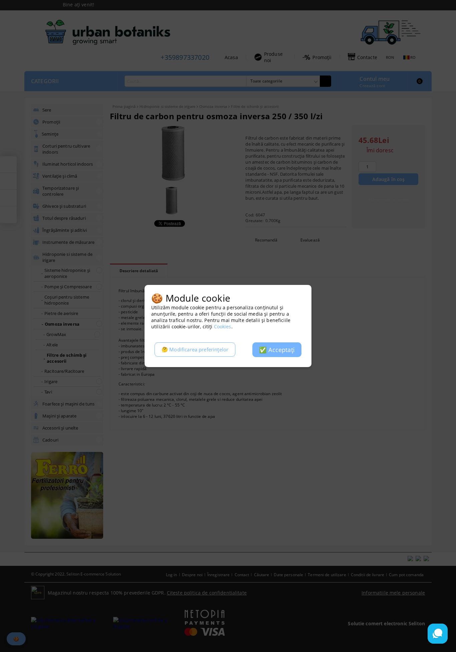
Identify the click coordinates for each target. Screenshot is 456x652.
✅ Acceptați (277, 350)
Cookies (222, 326)
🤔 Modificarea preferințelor (195, 349)
